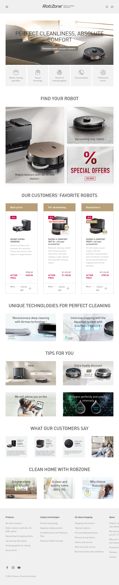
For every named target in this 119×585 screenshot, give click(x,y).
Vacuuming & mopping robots (19, 536)
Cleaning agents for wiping (18, 545)
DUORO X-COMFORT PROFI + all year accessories (95, 241)
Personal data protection (86, 532)
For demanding (57, 207)
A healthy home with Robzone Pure (54, 534)
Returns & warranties (85, 537)
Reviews (113, 552)
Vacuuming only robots (16, 540)
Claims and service (83, 542)
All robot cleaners (14, 523)
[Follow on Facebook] (7, 567)
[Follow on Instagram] (13, 567)
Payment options (82, 528)
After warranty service (85, 546)
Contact (112, 556)
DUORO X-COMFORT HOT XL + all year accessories (57, 241)
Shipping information (85, 523)
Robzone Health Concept (51, 540)
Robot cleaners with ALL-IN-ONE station (19, 530)
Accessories (11, 550)
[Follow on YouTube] (19, 567)
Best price (16, 207)
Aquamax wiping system (51, 528)
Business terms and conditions (89, 551)
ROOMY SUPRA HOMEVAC (17, 240)
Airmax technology (49, 523)
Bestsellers (93, 207)
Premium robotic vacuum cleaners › (59, 48)
